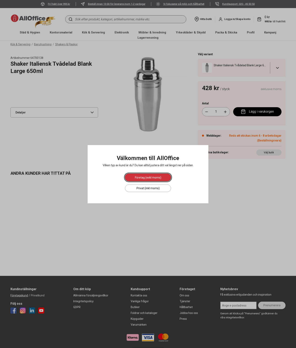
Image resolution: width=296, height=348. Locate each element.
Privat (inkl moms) (148, 188)
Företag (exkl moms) (148, 177)
